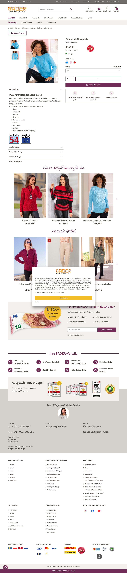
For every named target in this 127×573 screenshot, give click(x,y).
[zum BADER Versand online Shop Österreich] (15, 548)
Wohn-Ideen (51, 532)
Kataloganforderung (53, 487)
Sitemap (12, 464)
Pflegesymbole (51, 516)
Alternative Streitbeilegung (93, 487)
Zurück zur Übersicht (18, 33)
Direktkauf (13, 529)
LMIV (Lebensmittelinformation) (94, 493)
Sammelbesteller (52, 477)
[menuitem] (11, 17)
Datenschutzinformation (76, 335)
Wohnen (12, 477)
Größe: (67, 66)
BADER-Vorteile (52, 464)
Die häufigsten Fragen (53, 480)
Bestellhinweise (51, 513)
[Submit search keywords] (71, 9)
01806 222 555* (22, 426)
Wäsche (12, 474)
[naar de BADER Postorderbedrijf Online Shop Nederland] (26, 548)
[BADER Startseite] (17, 9)
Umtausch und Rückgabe (54, 471)
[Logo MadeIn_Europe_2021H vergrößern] (26, 139)
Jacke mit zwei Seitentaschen (30, 284)
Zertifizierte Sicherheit (53, 474)
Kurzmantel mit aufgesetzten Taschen (97, 284)
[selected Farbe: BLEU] (67, 62)
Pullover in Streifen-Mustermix (63, 220)
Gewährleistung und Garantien (94, 480)
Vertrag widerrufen (90, 464)
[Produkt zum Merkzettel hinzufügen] (98, 79)
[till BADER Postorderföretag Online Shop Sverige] (10, 548)
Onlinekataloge (51, 490)
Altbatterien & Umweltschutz (93, 483)
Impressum (88, 471)
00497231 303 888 (24, 431)
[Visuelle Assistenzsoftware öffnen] (98, 556)
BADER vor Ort (14, 523)
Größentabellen (51, 510)
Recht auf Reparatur (90, 499)
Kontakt (12, 513)
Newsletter (50, 483)
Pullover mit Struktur (30, 220)
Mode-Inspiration (52, 526)
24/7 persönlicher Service (62, 1)
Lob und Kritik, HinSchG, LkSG (93, 490)
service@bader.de (57, 426)
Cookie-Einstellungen (91, 477)
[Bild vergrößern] (58, 79)
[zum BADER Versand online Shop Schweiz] (20, 548)
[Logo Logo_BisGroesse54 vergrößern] (14, 139)
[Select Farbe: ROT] (74, 62)
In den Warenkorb (95, 85)
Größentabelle (117, 66)
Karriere (12, 516)
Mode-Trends (51, 529)
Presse (11, 519)
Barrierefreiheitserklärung (92, 496)
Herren (11, 471)
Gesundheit (13, 480)
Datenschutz (88, 474)
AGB (86, 468)
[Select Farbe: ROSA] (70, 62)
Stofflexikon (50, 519)
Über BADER (13, 510)
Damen (12, 468)
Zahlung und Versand (53, 468)
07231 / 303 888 (16, 449)
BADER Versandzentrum (17, 526)
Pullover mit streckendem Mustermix (97, 220)
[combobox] (56, 9)
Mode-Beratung (51, 523)
